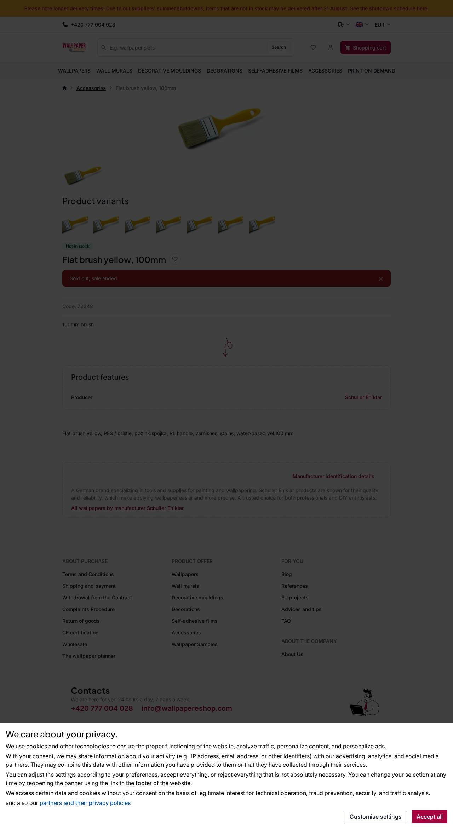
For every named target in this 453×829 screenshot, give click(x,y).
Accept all (430, 816)
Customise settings (376, 816)
